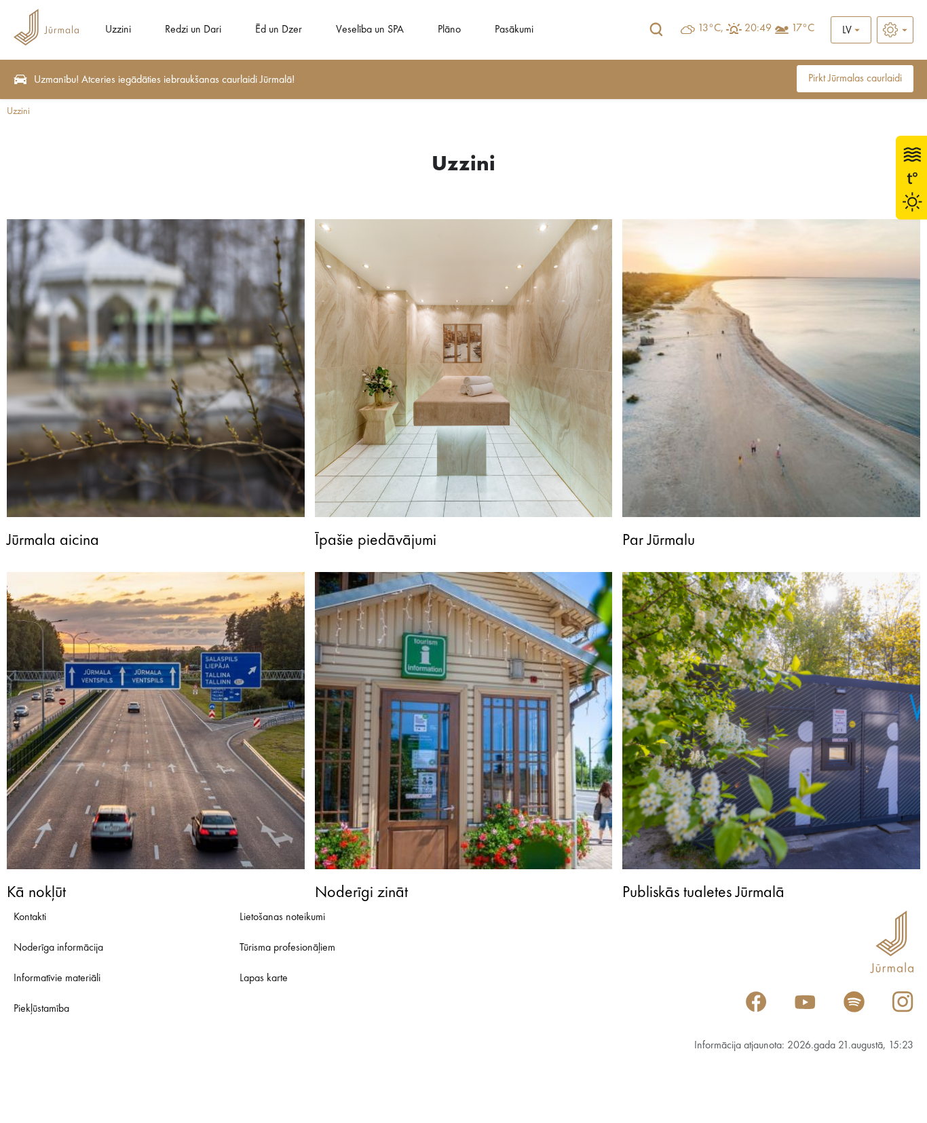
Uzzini (118, 29)
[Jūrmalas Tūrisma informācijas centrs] (46, 29)
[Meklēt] (656, 30)
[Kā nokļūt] (156, 721)
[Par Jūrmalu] (771, 368)
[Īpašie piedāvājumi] (464, 368)
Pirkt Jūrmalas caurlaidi (855, 78)
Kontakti (30, 917)
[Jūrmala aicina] (156, 368)
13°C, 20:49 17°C (756, 28)
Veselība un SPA (370, 29)
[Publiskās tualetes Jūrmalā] (771, 721)
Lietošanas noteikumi (282, 917)
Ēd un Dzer (278, 29)
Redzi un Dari (193, 29)
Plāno (449, 29)
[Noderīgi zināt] (464, 721)
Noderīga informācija (58, 948)
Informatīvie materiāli (57, 978)
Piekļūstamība (41, 1009)
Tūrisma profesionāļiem (287, 948)
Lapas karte (264, 978)
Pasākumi (514, 29)
